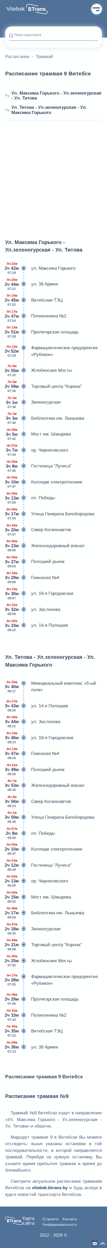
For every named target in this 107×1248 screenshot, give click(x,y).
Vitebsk (15, 9)
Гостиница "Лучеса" (38, 466)
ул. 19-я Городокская (39, 593)
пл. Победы (30, 498)
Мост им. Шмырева (38, 434)
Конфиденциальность (60, 1224)
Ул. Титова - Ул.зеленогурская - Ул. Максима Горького (49, 110)
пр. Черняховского (37, 450)
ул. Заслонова (32, 609)
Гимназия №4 (32, 577)
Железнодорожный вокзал (44, 545)
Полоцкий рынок (34, 561)
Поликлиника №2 (35, 316)
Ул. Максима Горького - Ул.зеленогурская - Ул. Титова (56, 96)
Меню (96, 9)
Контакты (70, 1219)
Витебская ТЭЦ (34, 300)
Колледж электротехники (43, 482)
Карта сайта (28, 1221)
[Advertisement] (53, 173)
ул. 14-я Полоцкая (36, 625)
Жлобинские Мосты (38, 370)
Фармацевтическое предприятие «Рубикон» (51, 351)
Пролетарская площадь (42, 332)
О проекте (50, 1219)
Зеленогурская (33, 402)
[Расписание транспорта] (37, 9)
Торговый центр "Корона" (43, 386)
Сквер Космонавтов (38, 530)
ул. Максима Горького (40, 268)
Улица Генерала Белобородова (49, 514)
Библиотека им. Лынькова (45, 418)
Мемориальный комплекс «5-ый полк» (50, 686)
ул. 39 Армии (31, 284)
